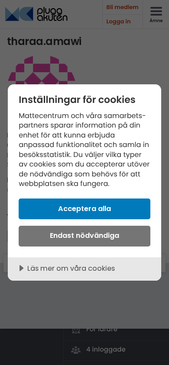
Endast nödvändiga (84, 235)
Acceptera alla (84, 209)
